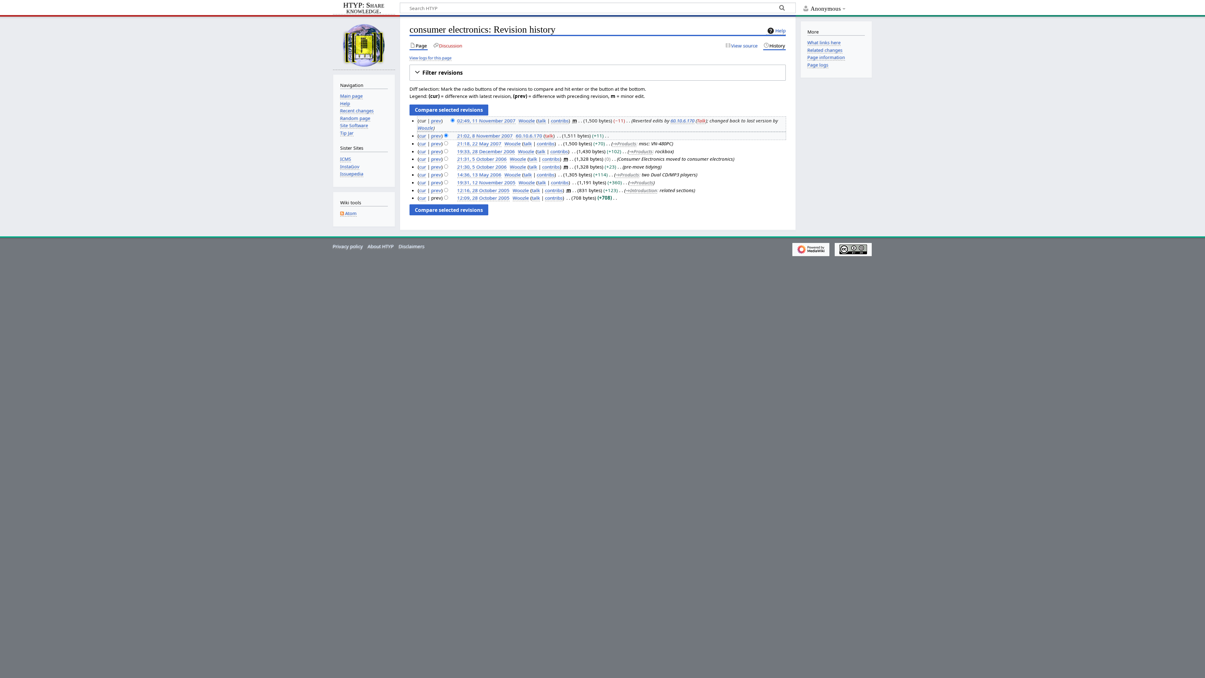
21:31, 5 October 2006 (482, 159)
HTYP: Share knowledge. (363, 8)
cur (422, 135)
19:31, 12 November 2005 (486, 182)
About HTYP (381, 246)
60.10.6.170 (682, 120)
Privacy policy (348, 246)
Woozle (425, 128)
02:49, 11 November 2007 (486, 120)
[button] (597, 72)
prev (436, 120)
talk (542, 120)
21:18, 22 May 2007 (479, 143)
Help (780, 30)
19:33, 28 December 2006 (486, 151)
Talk (701, 120)
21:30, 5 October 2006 (482, 167)
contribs (560, 120)
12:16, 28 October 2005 (483, 190)
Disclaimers (412, 246)
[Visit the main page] (364, 45)
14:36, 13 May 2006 (479, 174)
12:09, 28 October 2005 (483, 198)
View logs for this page (431, 58)
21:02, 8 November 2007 (485, 135)
